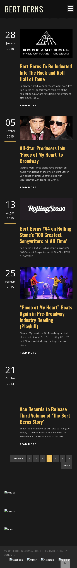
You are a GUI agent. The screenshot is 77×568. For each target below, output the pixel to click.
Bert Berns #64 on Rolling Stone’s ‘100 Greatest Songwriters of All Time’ (45, 235)
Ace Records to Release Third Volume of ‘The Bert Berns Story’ (45, 415)
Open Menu (70, 8)
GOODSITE (9, 554)
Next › (67, 465)
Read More (28, 105)
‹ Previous (18, 458)
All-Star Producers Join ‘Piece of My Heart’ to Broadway (42, 154)
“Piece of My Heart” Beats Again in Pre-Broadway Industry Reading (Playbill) (46, 317)
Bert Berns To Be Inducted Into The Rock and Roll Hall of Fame (46, 72)
